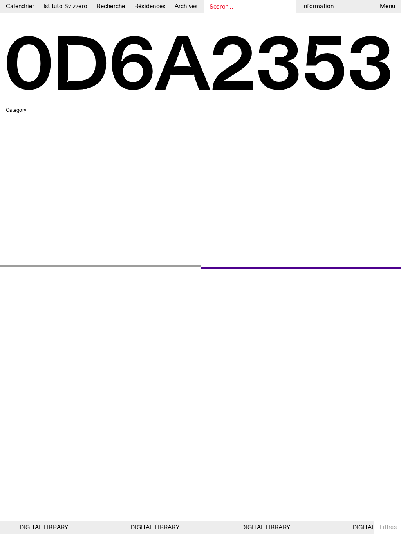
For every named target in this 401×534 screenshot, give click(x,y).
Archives (186, 6)
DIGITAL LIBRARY (41, 527)
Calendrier (20, 6)
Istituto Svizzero (65, 6)
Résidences (150, 6)
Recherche (110, 6)
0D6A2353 (199, 67)
